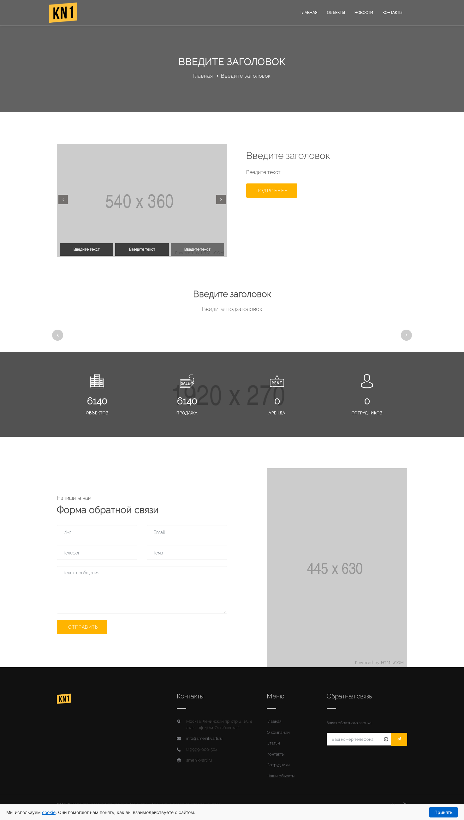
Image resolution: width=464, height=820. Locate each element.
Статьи (273, 743)
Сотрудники (278, 765)
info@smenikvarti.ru (204, 738)
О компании (278, 732)
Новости (363, 12)
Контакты (392, 12)
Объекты (336, 12)
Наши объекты (280, 776)
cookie (49, 812)
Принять (443, 812)
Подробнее (272, 190)
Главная (309, 12)
